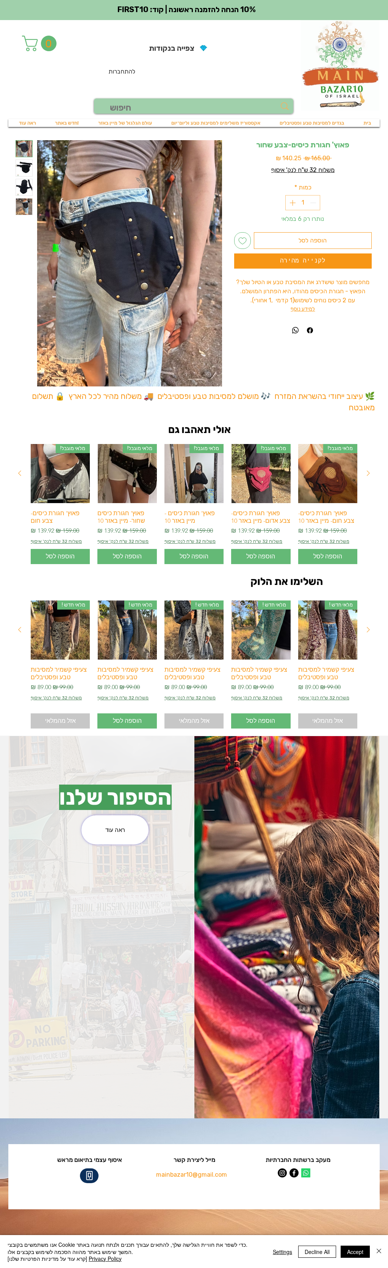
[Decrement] (313, 202)
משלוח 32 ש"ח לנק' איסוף (303, 170)
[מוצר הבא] (19, 473)
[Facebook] (294, 1172)
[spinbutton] (302, 202)
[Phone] (89, 1175)
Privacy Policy (105, 1258)
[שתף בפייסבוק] (309, 330)
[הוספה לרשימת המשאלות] (242, 240)
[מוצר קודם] (368, 473)
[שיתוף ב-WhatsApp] (295, 330)
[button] (41, 43)
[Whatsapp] (305, 1172)
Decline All (317, 1251)
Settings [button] (282, 1251)
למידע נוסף (303, 309)
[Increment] (291, 202)
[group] (194, 504)
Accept (355, 1251)
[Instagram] (282, 1172)
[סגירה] (378, 1251)
